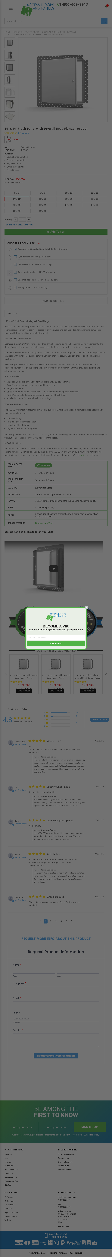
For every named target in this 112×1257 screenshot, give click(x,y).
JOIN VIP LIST (56, 643)
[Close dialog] (86, 607)
